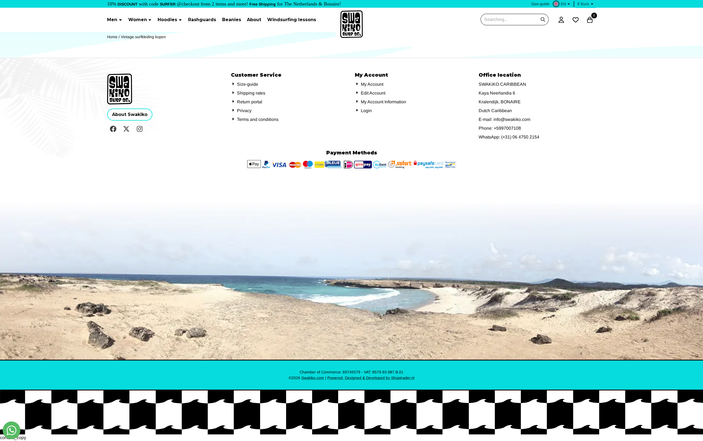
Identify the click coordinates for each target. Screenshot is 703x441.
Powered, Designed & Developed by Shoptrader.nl (370, 378)
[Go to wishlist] (576, 20)
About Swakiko (129, 114)
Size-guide (540, 4)
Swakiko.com (312, 378)
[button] (562, 4)
